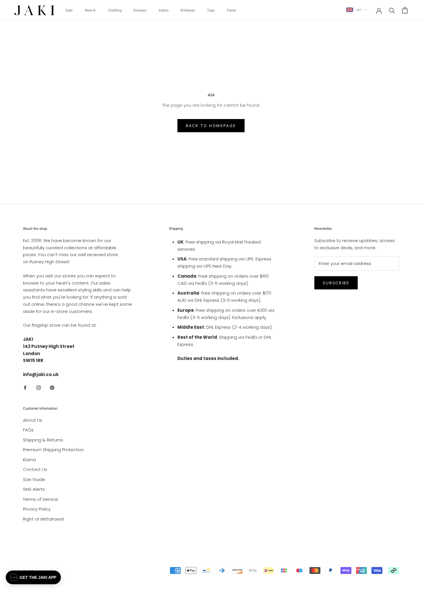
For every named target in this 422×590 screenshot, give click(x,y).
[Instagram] (38, 387)
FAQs (28, 430)
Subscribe (336, 283)
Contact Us (35, 469)
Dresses (139, 10)
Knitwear (188, 10)
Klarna (29, 460)
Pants (231, 10)
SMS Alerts (34, 489)
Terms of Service (40, 499)
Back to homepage (211, 125)
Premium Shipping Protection (53, 450)
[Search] (392, 10)
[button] (33, 577)
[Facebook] (25, 387)
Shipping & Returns (43, 440)
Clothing (114, 10)
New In (90, 10)
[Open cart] (405, 10)
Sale (69, 10)
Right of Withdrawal (43, 519)
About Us (32, 420)
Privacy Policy (37, 509)
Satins (163, 10)
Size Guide (34, 479)
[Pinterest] (52, 387)
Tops (211, 10)
